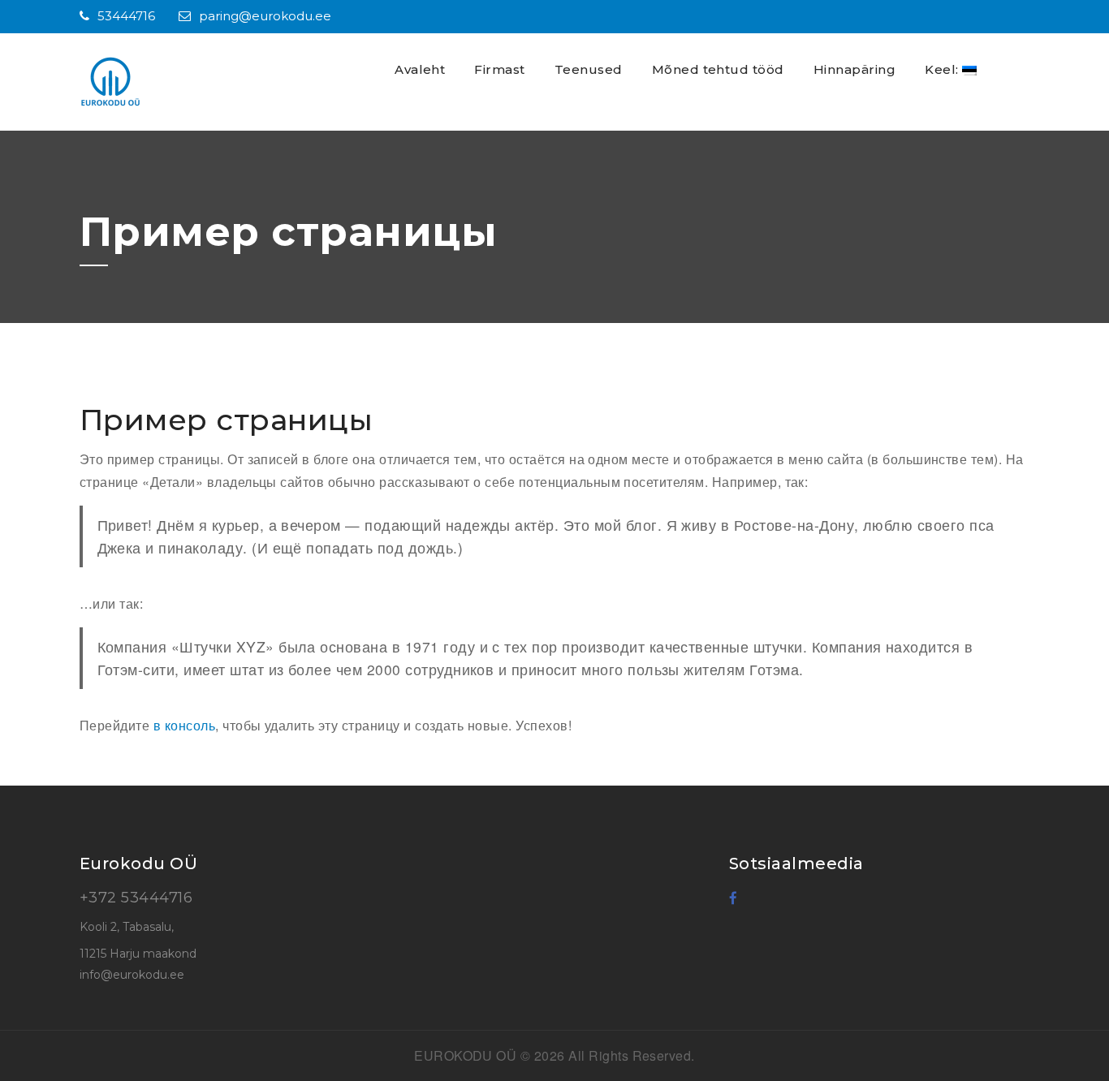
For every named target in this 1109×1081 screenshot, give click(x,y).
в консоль (184, 725)
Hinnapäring (854, 69)
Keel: (943, 69)
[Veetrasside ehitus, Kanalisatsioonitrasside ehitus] (140, 82)
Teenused (588, 69)
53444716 (126, 16)
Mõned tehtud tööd (718, 69)
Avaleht (420, 69)
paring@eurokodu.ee (265, 16)
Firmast (499, 69)
